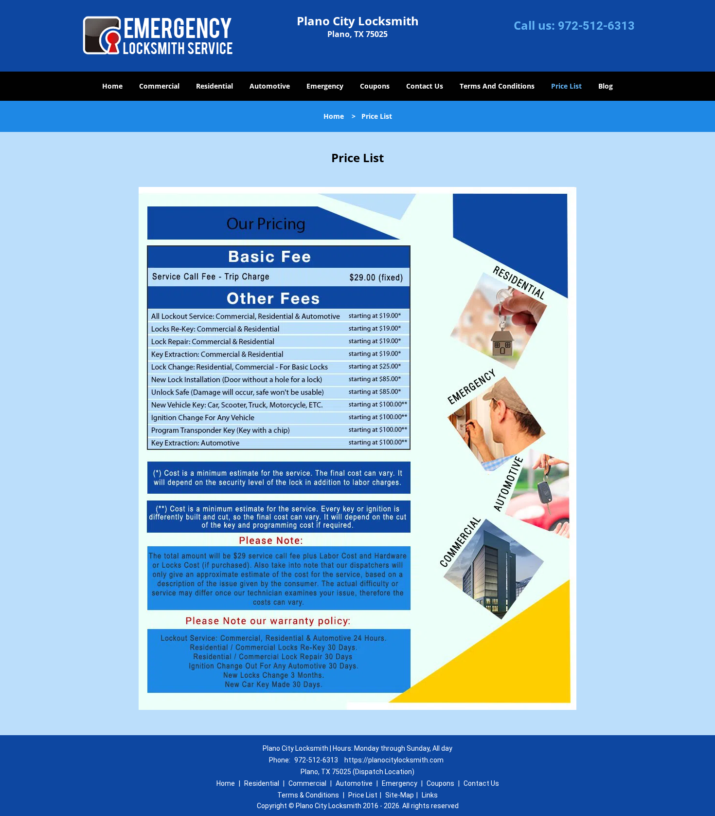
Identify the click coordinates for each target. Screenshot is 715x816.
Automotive (270, 86)
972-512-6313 (596, 26)
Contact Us (424, 86)
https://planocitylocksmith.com (394, 760)
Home (112, 86)
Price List (566, 86)
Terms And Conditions (497, 86)
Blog (605, 86)
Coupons (375, 86)
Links (430, 795)
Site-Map (399, 795)
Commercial (159, 86)
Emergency (324, 86)
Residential (214, 86)
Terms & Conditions (308, 795)
